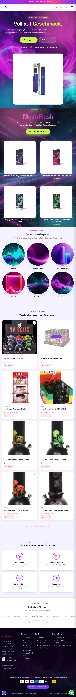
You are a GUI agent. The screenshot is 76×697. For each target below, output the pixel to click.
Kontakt (42, 638)
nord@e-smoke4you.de (11, 659)
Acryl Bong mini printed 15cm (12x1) (53, 409)
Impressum (60, 638)
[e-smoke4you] (6, 7)
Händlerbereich (44, 645)
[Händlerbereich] (61, 7)
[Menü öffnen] (72, 7)
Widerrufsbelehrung (63, 645)
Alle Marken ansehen (38, 620)
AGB (57, 643)
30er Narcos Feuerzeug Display (52, 358)
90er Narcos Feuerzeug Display (15, 409)
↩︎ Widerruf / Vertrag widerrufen (38, 686)
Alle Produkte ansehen (38, 526)
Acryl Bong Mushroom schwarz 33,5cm (55, 510)
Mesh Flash (29, 653)
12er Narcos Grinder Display (14, 358)
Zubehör (28, 650)
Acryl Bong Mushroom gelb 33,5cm (16, 460)
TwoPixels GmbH (69, 693)
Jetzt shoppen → (29, 40)
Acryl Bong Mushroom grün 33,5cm (53, 460)
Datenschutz (61, 640)
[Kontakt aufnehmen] (71, 692)
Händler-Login (44, 648)
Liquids (27, 638)
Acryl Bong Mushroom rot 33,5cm (16, 510)
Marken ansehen (47, 40)
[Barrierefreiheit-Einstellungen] (4, 693)
